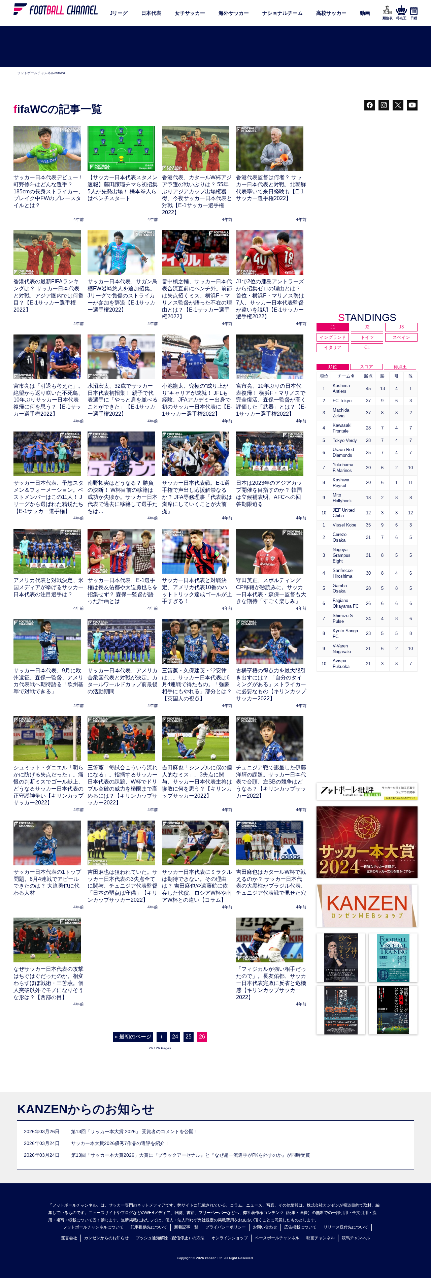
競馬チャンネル (356, 1238)
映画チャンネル (320, 1238)
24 (175, 1037)
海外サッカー (234, 13)
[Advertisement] (215, 47)
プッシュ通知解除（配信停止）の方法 (170, 1238)
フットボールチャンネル (35, 73)
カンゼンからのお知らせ (106, 1238)
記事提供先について (149, 1227)
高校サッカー (331, 13)
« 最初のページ (133, 1037)
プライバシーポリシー (225, 1227)
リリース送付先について (346, 1227)
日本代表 (151, 13)
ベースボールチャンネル (277, 1238)
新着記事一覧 (186, 1227)
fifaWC (61, 73)
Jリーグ (119, 13)
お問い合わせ (265, 1227)
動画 (365, 13)
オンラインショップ (229, 1238)
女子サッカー (190, 13)
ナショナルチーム (282, 13)
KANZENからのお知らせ (86, 1109)
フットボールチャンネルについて (93, 1227)
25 (189, 1037)
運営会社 (69, 1238)
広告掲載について (300, 1227)
